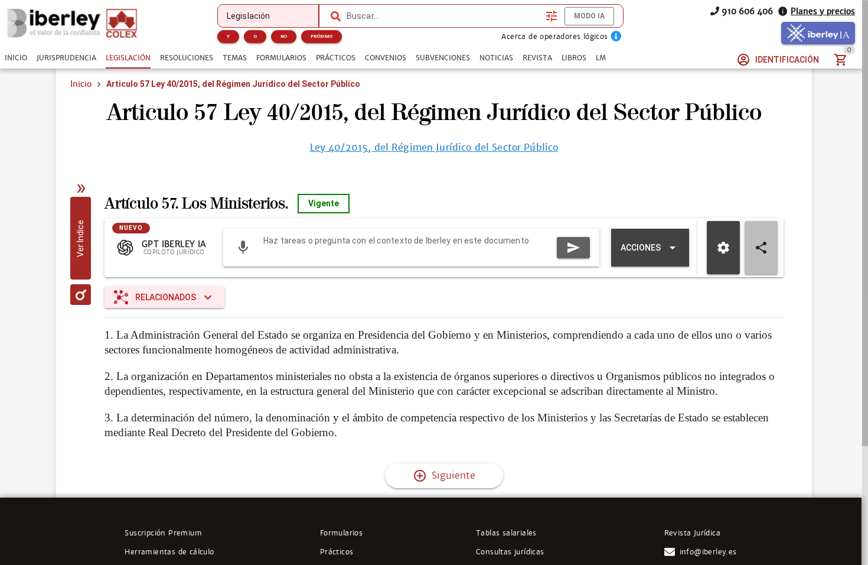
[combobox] (443, 16)
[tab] (16, 58)
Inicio (81, 84)
